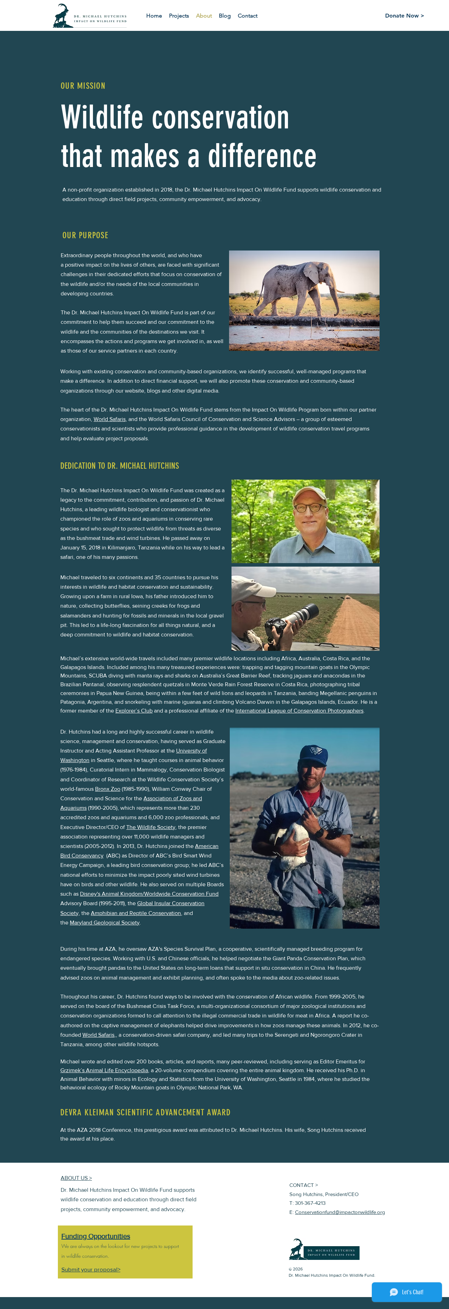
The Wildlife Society (150, 827)
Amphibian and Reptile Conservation (136, 913)
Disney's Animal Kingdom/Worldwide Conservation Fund (149, 894)
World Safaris (110, 419)
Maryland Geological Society (105, 923)
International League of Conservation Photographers (299, 711)
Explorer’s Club (134, 711)
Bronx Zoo (107, 789)
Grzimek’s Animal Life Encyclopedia (104, 1070)
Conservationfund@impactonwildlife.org (340, 1212)
